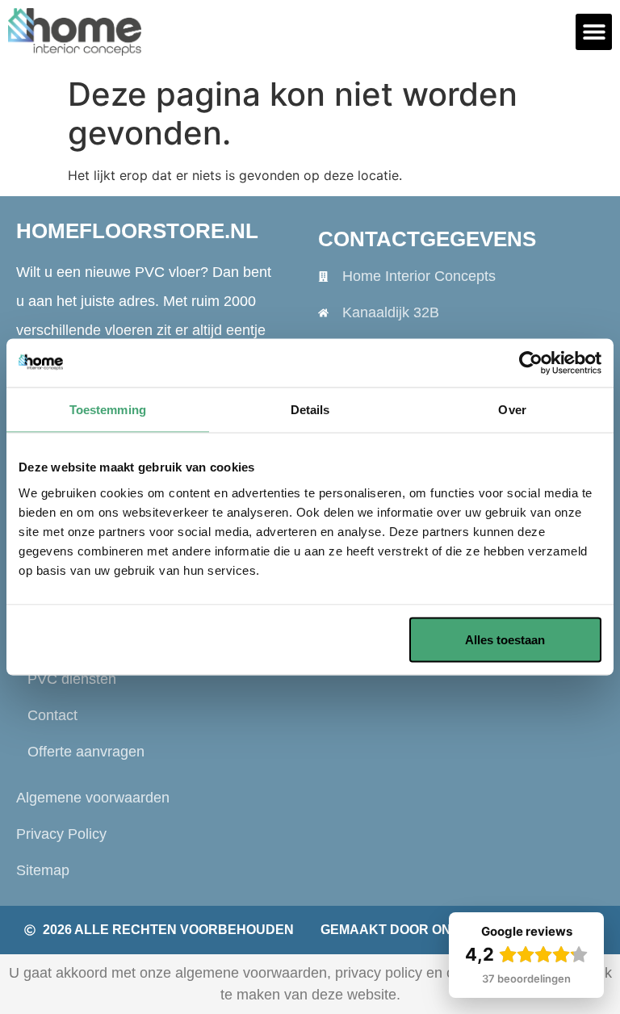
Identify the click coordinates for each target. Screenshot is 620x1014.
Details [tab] (310, 410)
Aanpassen (297, 639)
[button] (594, 32)
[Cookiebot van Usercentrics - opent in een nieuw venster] (530, 363)
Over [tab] (512, 410)
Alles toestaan (505, 639)
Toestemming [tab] (107, 410)
